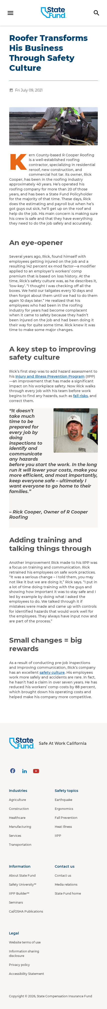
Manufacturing (20, 827)
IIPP (58, 836)
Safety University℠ (22, 884)
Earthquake (63, 800)
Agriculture (17, 800)
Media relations (66, 884)
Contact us (63, 875)
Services (15, 836)
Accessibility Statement (26, 974)
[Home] (54, 12)
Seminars (16, 902)
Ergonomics (64, 809)
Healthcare (17, 818)
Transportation (20, 844)
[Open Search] (96, 12)
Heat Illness (63, 827)
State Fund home (68, 893)
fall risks (80, 396)
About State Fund (22, 875)
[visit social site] (12, 770)
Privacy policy (19, 965)
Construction (19, 809)
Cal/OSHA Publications (26, 911)
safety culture (52, 672)
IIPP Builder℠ (19, 893)
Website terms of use (25, 942)
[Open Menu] (10, 12)
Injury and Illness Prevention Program (50, 376)
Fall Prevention (66, 818)
